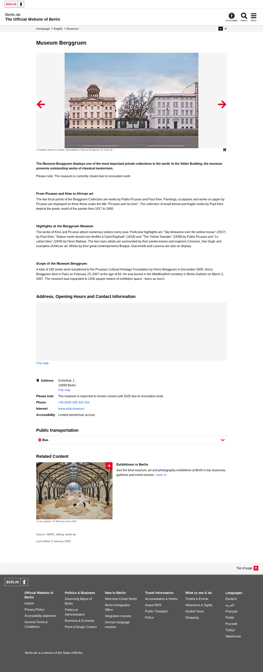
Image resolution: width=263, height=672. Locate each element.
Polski (229, 617)
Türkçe (230, 630)
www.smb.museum (71, 408)
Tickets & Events (196, 599)
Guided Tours (194, 611)
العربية (229, 605)
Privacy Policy (34, 609)
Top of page (244, 568)
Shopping (192, 617)
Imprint (29, 603)
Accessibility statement (40, 615)
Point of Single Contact (81, 627)
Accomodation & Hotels (161, 599)
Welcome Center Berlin (121, 599)
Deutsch (231, 599)
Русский (231, 623)
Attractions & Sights (198, 605)
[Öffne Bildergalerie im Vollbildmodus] (225, 150)
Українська (233, 636)
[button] (222, 29)
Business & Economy (79, 620)
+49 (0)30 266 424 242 (74, 402)
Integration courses (118, 616)
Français (231, 611)
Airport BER (153, 605)
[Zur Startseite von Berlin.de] (16, 585)
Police (149, 617)
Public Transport (156, 611)
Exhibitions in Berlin (132, 464)
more (159, 474)
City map (42, 363)
